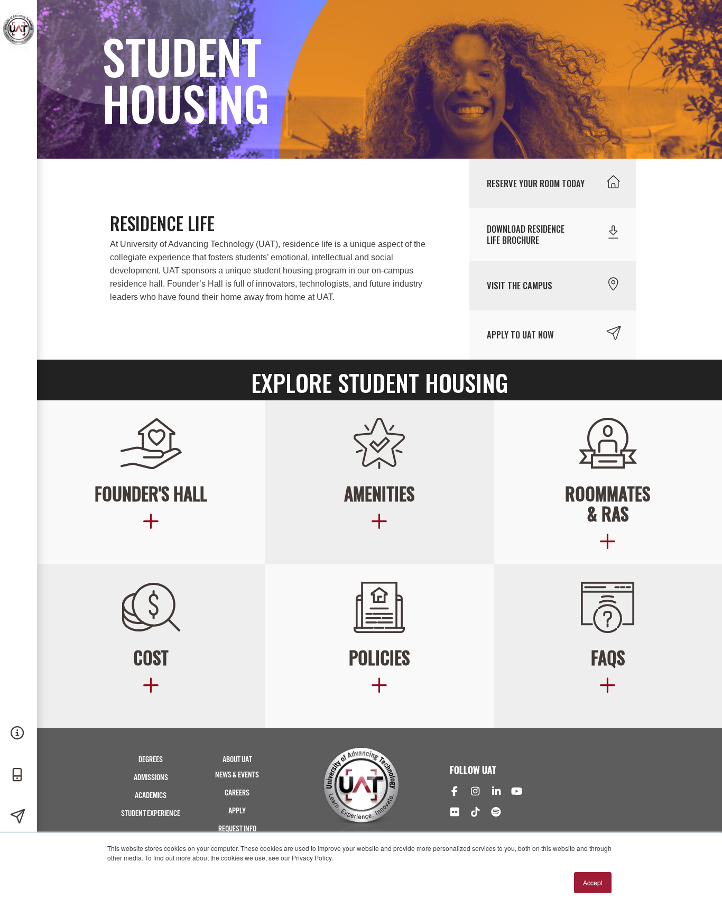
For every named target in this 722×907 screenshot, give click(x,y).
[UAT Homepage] (18, 52)
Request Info (237, 829)
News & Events (237, 775)
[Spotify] (496, 812)
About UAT (237, 760)
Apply (237, 811)
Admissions (151, 778)
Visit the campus (519, 285)
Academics (150, 796)
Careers (237, 793)
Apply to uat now (520, 334)
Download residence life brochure (525, 234)
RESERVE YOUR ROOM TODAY (536, 183)
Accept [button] (593, 882)
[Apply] (18, 817)
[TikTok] (475, 812)
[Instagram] (475, 792)
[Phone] (18, 775)
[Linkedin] (496, 792)
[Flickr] (454, 812)
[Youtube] (516, 792)
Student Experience (150, 814)
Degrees (150, 760)
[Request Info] (18, 733)
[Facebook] (454, 792)
